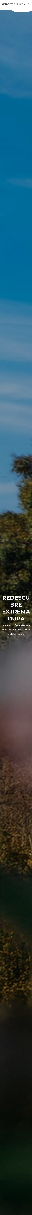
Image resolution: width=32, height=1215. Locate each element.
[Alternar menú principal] (29, 4)
